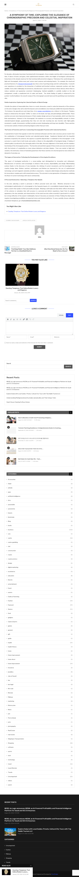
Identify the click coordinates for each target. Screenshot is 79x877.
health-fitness (40, 647)
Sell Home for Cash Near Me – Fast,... (29, 459)
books (40, 525)
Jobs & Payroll (40, 676)
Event (40, 588)
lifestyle (40, 693)
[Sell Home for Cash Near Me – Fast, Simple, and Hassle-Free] (11, 461)
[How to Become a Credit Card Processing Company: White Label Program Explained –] (11, 420)
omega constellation (29, 220)
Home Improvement (40, 655)
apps (40, 492)
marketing (40, 701)
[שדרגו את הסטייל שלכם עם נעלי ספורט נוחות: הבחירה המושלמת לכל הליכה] (11, 451)
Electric (40, 580)
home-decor (40, 659)
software (40, 747)
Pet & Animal (40, 718)
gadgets (40, 617)
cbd (40, 546)
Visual (61, 315)
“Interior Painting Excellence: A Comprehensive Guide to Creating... (40, 428)
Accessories (40, 479)
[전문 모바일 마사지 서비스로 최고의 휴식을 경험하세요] (11, 441)
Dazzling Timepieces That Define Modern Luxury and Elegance (27, 211)
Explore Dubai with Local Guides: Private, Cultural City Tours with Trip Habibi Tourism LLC (33, 393)
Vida (39, 237)
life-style (40, 688)
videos (40, 780)
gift (40, 634)
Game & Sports (40, 621)
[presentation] (8, 319)
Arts (40, 500)
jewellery (40, 672)
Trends (40, 772)
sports (40, 751)
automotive (40, 509)
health (40, 642)
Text (69, 315)
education (40, 575)
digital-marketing (40, 567)
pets (40, 722)
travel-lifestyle (40, 768)
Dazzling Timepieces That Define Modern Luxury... (21, 871)
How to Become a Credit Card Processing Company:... (35, 417)
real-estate (40, 734)
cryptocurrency (40, 559)
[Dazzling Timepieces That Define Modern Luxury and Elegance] (22, 275)
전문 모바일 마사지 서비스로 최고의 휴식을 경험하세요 (33, 438)
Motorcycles (40, 705)
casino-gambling (40, 542)
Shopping (40, 743)
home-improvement (40, 663)
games (40, 626)
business (40, 529)
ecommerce (40, 571)
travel (40, 764)
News (40, 709)
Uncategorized (40, 776)
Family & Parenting (40, 596)
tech (40, 755)
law (40, 680)
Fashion (40, 601)
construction (40, 550)
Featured (40, 605)
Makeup (40, 697)
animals (40, 488)
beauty (40, 513)
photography (40, 726)
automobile (40, 504)
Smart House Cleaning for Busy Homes (18, 402)
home (40, 651)
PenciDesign (54, 874)
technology (40, 759)
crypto (40, 554)
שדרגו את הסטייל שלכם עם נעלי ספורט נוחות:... (30, 448)
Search (33, 300)
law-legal (40, 684)
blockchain (40, 517)
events (40, 592)
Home (6, 11)
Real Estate (40, 730)
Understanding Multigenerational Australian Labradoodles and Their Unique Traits (31, 398)
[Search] (73, 4)
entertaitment (40, 584)
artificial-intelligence (40, 496)
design (40, 563)
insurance (40, 667)
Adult (40, 483)
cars (40, 534)
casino (40, 538)
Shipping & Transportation (40, 739)
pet (40, 713)
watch (40, 785)
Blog (40, 521)
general (40, 630)
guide (40, 638)
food (40, 613)
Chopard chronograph (12, 220)
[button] (7, 319)
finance (40, 609)
